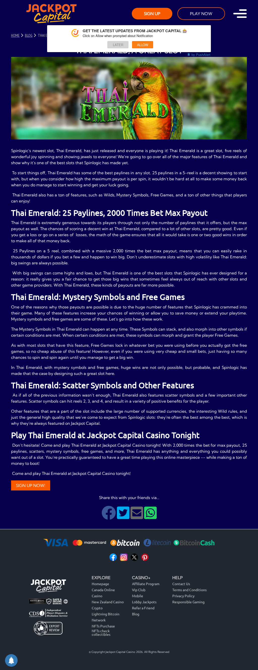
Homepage (100, 583)
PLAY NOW (201, 13)
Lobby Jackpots (144, 602)
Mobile (137, 595)
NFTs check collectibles (101, 632)
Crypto (97, 608)
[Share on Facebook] (109, 516)
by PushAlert (200, 54)
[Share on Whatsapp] (150, 516)
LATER (118, 44)
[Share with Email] (137, 516)
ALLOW (142, 44)
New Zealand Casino (108, 602)
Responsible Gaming (188, 602)
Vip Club (138, 589)
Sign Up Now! (30, 485)
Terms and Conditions (189, 589)
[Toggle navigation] (240, 13)
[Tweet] (124, 516)
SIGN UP (152, 13)
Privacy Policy (183, 595)
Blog (135, 614)
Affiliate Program (145, 583)
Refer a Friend (143, 608)
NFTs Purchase (103, 626)
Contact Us (181, 583)
